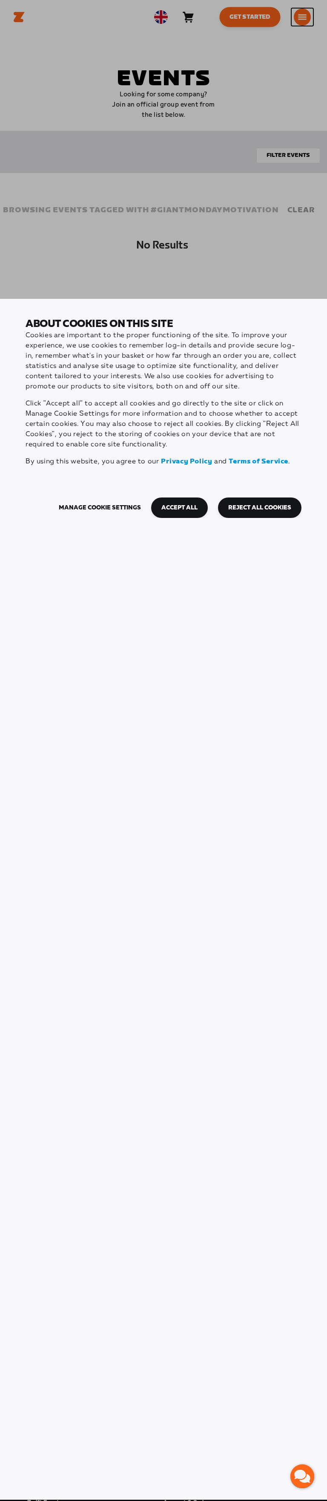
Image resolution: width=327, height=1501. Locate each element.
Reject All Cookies (259, 508)
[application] (302, 1476)
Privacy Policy (186, 461)
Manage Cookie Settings (100, 507)
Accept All (179, 508)
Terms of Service (258, 461)
